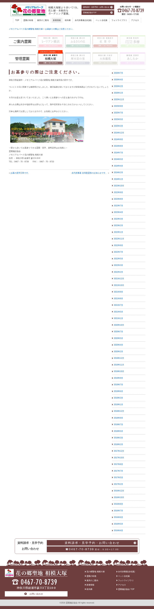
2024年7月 (118, 152)
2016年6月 (118, 517)
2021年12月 (119, 278)
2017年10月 (119, 457)
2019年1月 (118, 404)
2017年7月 (118, 471)
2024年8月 (118, 146)
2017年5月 (118, 477)
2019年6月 (118, 391)
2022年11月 (119, 239)
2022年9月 (118, 245)
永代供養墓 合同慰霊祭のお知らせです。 (89, 173)
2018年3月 (118, 438)
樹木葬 (68, 20)
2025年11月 (119, 99)
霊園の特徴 (28, 20)
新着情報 (57, 20)
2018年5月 (118, 431)
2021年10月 (119, 285)
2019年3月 (118, 398)
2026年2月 (118, 86)
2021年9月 (118, 292)
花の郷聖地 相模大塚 (95, 571)
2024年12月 (119, 133)
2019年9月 (118, 378)
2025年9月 (118, 106)
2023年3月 (118, 219)
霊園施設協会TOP (89, 12)
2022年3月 (118, 265)
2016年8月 (118, 504)
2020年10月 (119, 325)
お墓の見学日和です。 (20, 173)
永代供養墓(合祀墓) (83, 20)
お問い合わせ (36, 594)
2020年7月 (118, 331)
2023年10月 (119, 186)
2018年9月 (118, 418)
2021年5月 (118, 312)
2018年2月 (118, 444)
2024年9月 (118, 139)
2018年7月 (118, 424)
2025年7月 (118, 113)
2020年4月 (118, 345)
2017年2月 (118, 484)
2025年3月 (118, 126)
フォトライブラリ (119, 20)
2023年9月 (118, 192)
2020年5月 (118, 338)
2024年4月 (118, 166)
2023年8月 (118, 199)
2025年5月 (118, 119)
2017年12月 (119, 451)
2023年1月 (118, 232)
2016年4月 (118, 530)
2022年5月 (118, 258)
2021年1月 (118, 318)
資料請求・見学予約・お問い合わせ (96, 7)
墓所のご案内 (43, 20)
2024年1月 (118, 179)
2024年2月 (118, 172)
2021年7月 (118, 305)
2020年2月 (118, 351)
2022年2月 (118, 272)
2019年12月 (119, 358)
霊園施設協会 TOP (126, 589)
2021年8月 (118, 298)
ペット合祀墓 (101, 20)
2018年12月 (119, 411)
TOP (17, 20)
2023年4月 (118, 212)
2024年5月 (118, 159)
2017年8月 (118, 464)
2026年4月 (118, 79)
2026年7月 (118, 73)
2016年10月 (119, 497)
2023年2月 (118, 225)
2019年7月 (118, 384)
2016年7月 (118, 510)
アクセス (135, 20)
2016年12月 (119, 491)
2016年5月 (118, 524)
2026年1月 (118, 93)
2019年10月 (119, 371)
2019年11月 (119, 365)
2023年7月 (118, 205)
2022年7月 (118, 252)
